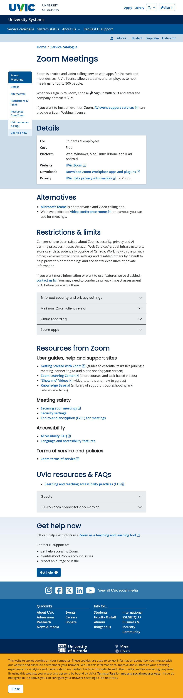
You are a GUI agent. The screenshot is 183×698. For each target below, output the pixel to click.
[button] (151, 7)
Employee (152, 38)
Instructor (169, 38)
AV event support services (114, 107)
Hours (125, 651)
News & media (48, 627)
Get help (46, 572)
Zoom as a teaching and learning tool (107, 535)
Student (137, 38)
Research (44, 622)
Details (15, 87)
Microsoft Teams (53, 207)
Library (139, 8)
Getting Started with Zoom (61, 366)
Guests (46, 496)
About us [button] (69, 29)
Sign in (168, 7)
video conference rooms (89, 211)
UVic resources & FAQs (20, 124)
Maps (124, 646)
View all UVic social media (118, 590)
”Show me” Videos (54, 380)
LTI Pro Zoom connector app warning (70, 507)
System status (48, 29)
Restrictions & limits (19, 102)
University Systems (26, 19)
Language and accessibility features (68, 441)
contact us (45, 280)
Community (131, 632)
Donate (70, 622)
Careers (71, 617)
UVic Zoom (74, 165)
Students (101, 612)
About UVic (45, 612)
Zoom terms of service (58, 459)
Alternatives (18, 94)
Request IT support (98, 29)
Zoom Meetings (17, 77)
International (132, 612)
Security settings (53, 413)
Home (41, 47)
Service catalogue (20, 29)
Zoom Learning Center (58, 375)
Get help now (19, 132)
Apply (128, 8)
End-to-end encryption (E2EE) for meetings (73, 418)
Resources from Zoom (17, 113)
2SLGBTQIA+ (131, 617)
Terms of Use (106, 673)
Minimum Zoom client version (64, 308)
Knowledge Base (53, 385)
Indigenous (102, 627)
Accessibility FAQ (54, 436)
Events (70, 612)
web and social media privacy (140, 673)
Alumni (99, 622)
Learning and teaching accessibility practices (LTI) (83, 484)
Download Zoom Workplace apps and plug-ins (101, 172)
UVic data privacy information (89, 178)
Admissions (46, 617)
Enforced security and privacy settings (71, 297)
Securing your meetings (59, 408)
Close (16, 689)
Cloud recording (54, 319)
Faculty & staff (105, 617)
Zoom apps (50, 329)
